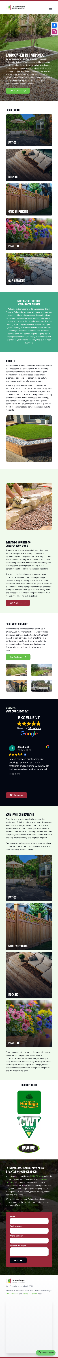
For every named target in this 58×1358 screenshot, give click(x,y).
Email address (16, 1226)
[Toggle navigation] (50, 9)
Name (12, 1216)
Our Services (16, 281)
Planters (14, 246)
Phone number (16, 1236)
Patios (12, 142)
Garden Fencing (18, 211)
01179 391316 (36, 1176)
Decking (13, 177)
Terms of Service (30, 1293)
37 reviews (34, 728)
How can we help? (18, 1246)
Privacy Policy (12, 1293)
